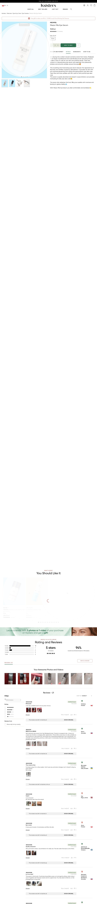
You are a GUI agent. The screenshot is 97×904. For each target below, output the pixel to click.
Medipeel (53, 22)
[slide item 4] (43, 622)
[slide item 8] (51, 622)
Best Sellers (42, 9)
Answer (28, 714)
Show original (68, 720)
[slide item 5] (45, 622)
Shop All (31, 9)
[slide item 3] (42, 622)
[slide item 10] (54, 622)
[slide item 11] (56, 622)
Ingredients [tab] (77, 51)
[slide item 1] (38, 622)
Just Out (55, 9)
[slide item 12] (58, 622)
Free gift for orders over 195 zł (48, 1)
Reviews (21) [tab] (9, 662)
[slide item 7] (49, 622)
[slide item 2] (40, 622)
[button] (4, 83)
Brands (65, 9)
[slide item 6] (47, 622)
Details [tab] (68, 51)
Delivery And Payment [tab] (56, 51)
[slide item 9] (53, 622)
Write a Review (84, 660)
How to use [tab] (86, 51)
